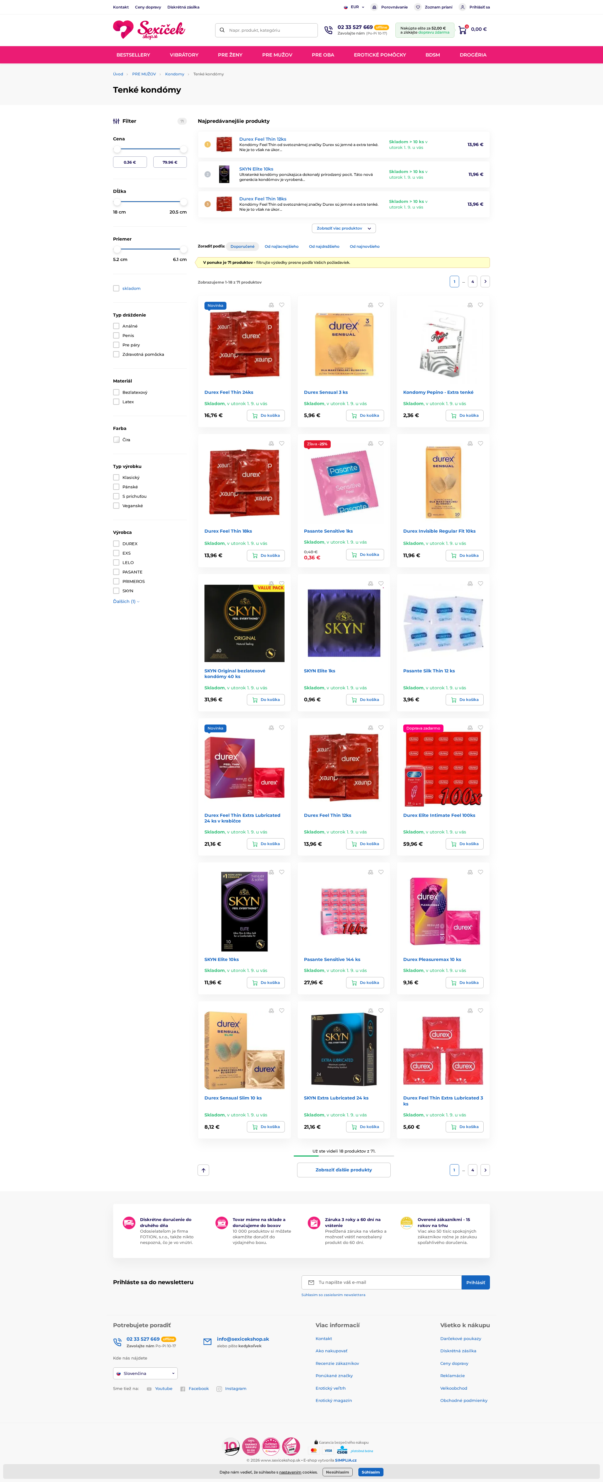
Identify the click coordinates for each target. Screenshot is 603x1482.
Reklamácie (452, 1375)
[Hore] (203, 1170)
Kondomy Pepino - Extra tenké (438, 392)
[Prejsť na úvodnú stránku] (149, 30)
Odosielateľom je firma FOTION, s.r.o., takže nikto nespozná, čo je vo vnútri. (166, 1237)
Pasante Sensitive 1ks (328, 531)
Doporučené (242, 246)
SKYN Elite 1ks (319, 671)
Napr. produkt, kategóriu (254, 30)
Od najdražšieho (324, 246)
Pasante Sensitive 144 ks (332, 959)
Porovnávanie (394, 7)
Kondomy (174, 74)
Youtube (163, 1388)
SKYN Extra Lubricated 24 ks (336, 1098)
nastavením (290, 1472)
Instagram (236, 1388)
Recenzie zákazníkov (337, 1363)
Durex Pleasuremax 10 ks (432, 959)
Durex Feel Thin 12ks (262, 139)
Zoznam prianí (438, 7)
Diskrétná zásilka (183, 7)
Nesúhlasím (337, 1472)
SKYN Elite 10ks (256, 169)
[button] (344, 228)
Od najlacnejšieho (282, 246)
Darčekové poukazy (460, 1338)
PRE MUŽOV (144, 74)
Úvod (118, 74)
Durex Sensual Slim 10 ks (233, 1098)
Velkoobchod (453, 1388)
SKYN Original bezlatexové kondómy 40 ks (234, 673)
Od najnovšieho (365, 246)
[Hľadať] (222, 30)
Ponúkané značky (334, 1375)
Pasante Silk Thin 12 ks (429, 671)
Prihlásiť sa (480, 7)
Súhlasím (371, 1472)
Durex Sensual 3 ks (326, 392)
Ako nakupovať (331, 1350)
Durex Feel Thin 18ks (262, 199)
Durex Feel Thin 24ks (228, 392)
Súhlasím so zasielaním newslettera (334, 1295)
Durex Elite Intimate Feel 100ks (439, 815)
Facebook (199, 1388)
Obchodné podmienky (463, 1400)
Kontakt (121, 7)
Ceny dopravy (148, 7)
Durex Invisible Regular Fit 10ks (439, 531)
